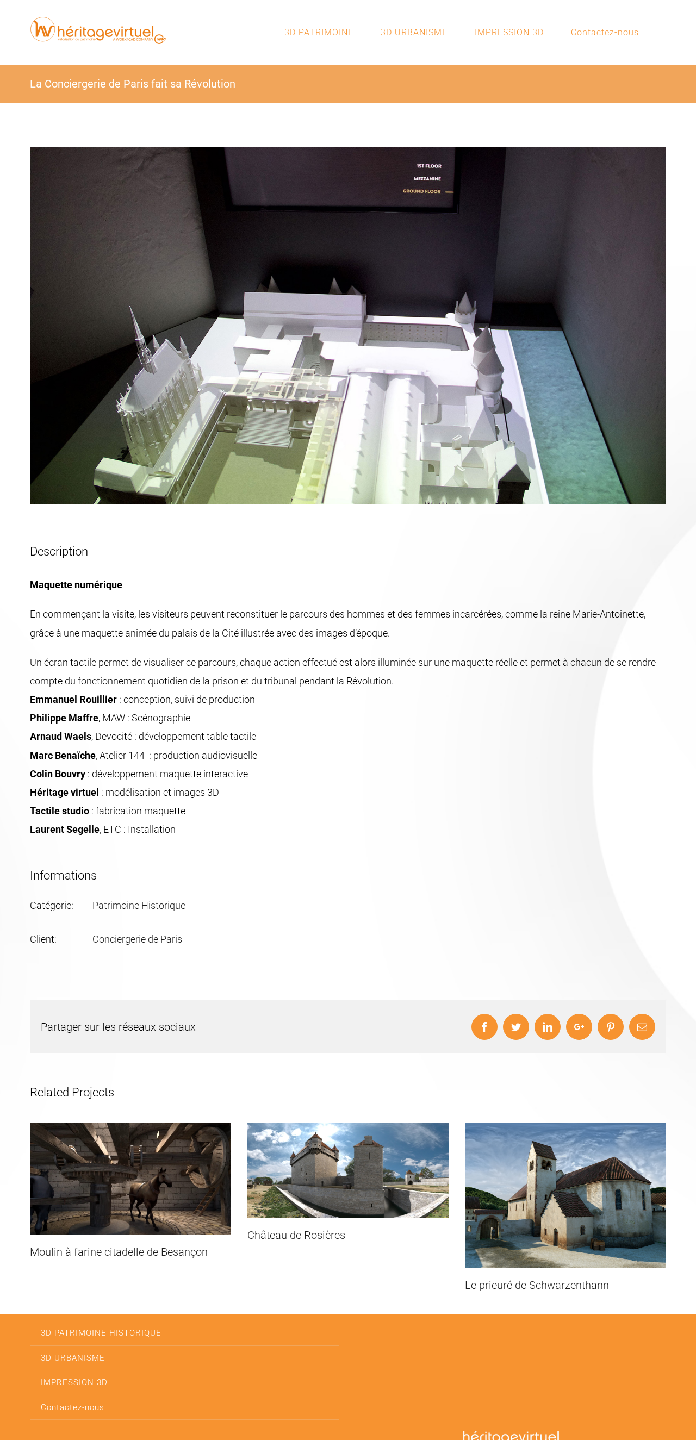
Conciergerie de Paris (137, 939)
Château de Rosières (296, 1235)
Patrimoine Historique (138, 905)
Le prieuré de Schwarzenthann (537, 1285)
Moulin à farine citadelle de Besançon (119, 1251)
